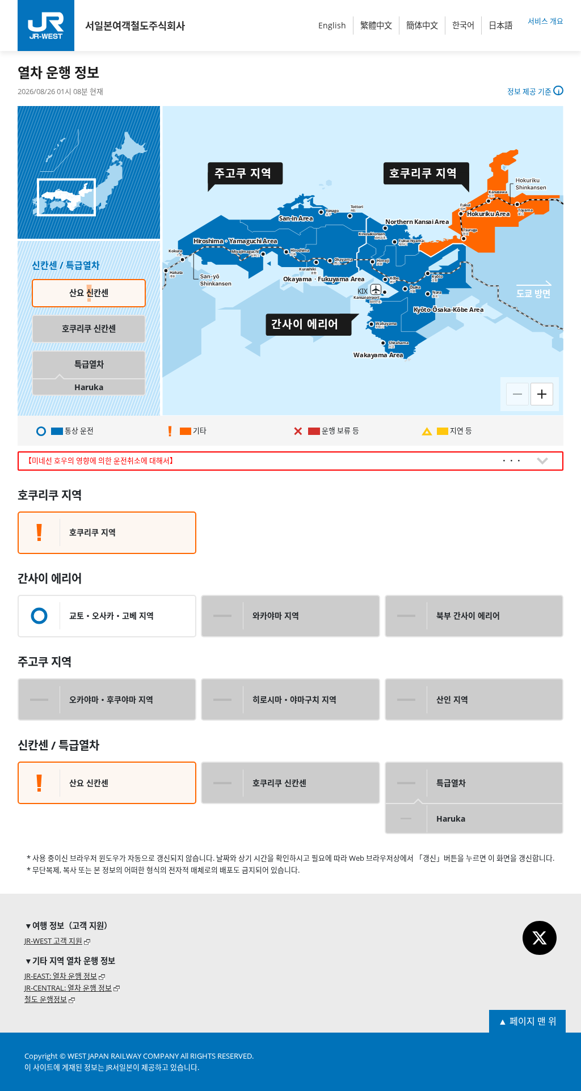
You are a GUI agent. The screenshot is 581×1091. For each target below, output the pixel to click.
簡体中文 (422, 25)
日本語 (500, 25)
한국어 (463, 25)
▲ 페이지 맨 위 (527, 1021)
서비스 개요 (545, 21)
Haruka (88, 387)
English (332, 25)
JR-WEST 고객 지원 (53, 941)
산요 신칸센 (88, 292)
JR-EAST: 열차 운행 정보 (60, 976)
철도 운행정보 (45, 999)
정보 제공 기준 (530, 91)
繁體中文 (376, 25)
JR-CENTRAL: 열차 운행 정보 (68, 988)
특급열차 (89, 364)
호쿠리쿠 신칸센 (89, 328)
